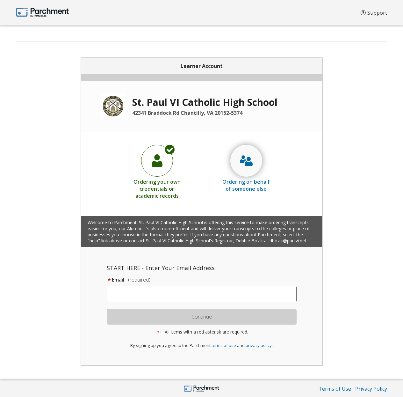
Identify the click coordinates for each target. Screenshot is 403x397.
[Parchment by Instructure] (201, 389)
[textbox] (204, 294)
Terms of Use (335, 388)
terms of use (224, 345)
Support (377, 12)
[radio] (157, 171)
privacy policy (259, 345)
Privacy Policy (371, 388)
